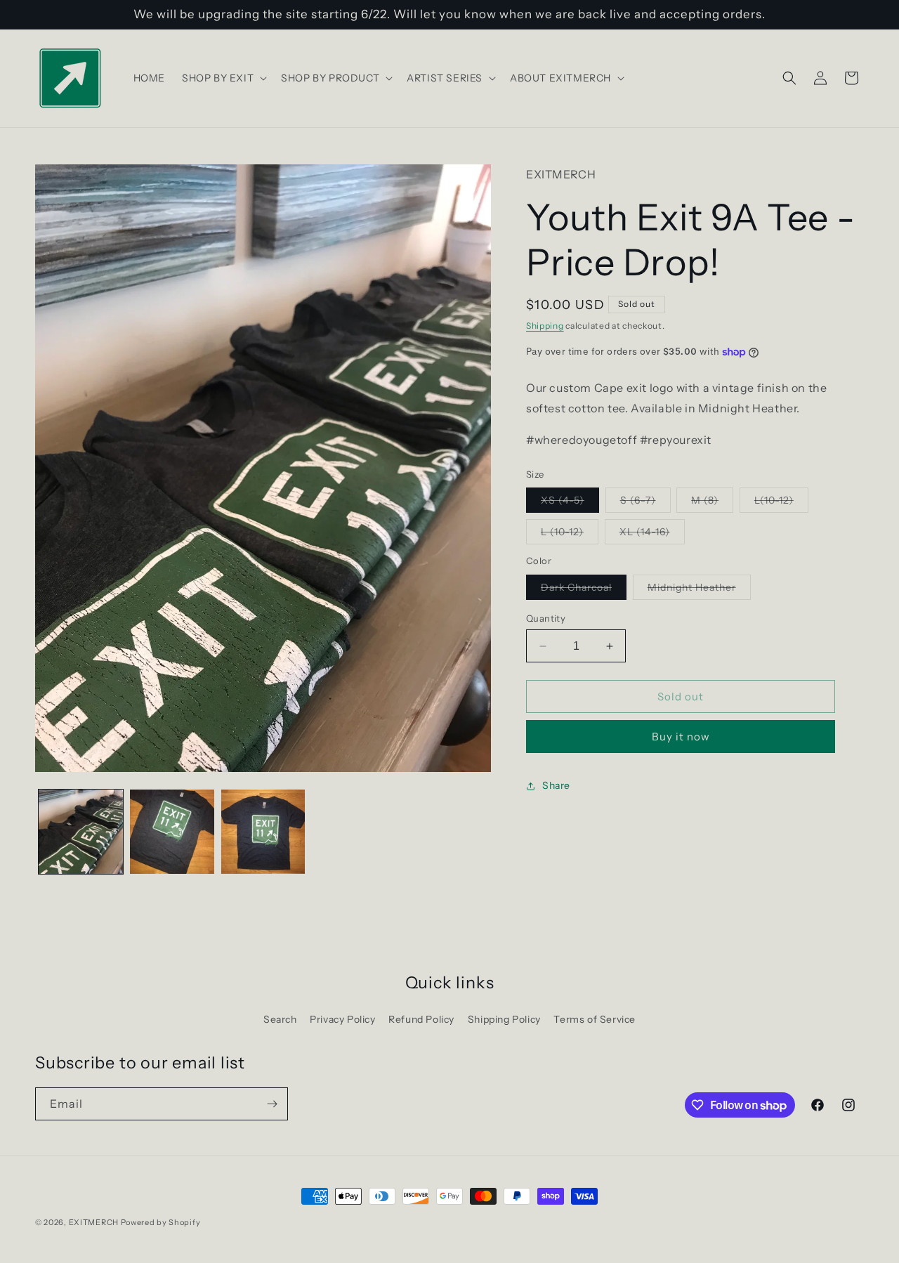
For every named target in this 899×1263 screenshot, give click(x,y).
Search (280, 1019)
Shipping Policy (504, 1019)
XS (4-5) (570, 503)
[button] (223, 78)
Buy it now (681, 736)
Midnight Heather (699, 590)
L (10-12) (569, 534)
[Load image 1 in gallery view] (81, 832)
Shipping (545, 325)
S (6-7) (645, 503)
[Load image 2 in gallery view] (172, 832)
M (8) (712, 503)
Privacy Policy (342, 1019)
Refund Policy (421, 1019)
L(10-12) (781, 503)
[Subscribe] (271, 1103)
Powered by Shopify (161, 1222)
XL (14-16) (652, 534)
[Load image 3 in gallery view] (263, 832)
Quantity (545, 618)
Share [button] (556, 785)
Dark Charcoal (583, 590)
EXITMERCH (94, 1222)
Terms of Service (594, 1019)
